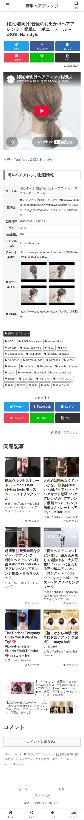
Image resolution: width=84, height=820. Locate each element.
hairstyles (13, 360)
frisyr (64, 347)
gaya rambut (15, 353)
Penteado (46, 366)
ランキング (42, 795)
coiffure (12, 347)
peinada (29, 366)
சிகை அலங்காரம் (62, 372)
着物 (22, 384)
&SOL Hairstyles (31, 341)
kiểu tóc (12, 366)
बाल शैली (41, 372)
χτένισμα (26, 372)
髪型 (34, 384)
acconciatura (55, 341)
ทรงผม (12, 378)
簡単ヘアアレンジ (18, 333)
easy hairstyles (32, 347)
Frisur (51, 347)
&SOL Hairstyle (42, 159)
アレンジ (44, 378)
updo (11, 372)
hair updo (35, 353)
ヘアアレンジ (64, 378)
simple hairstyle (68, 366)
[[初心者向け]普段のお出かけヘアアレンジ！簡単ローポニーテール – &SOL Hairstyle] (51, 741)
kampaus (54, 360)
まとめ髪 (27, 378)
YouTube (21, 159)
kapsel (71, 360)
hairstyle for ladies (58, 353)
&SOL (11, 341)
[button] (75, 529)
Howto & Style (34, 360)
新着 (61, 789)
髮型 (46, 384)
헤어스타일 (62, 384)
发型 (10, 384)
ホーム (22, 789)
